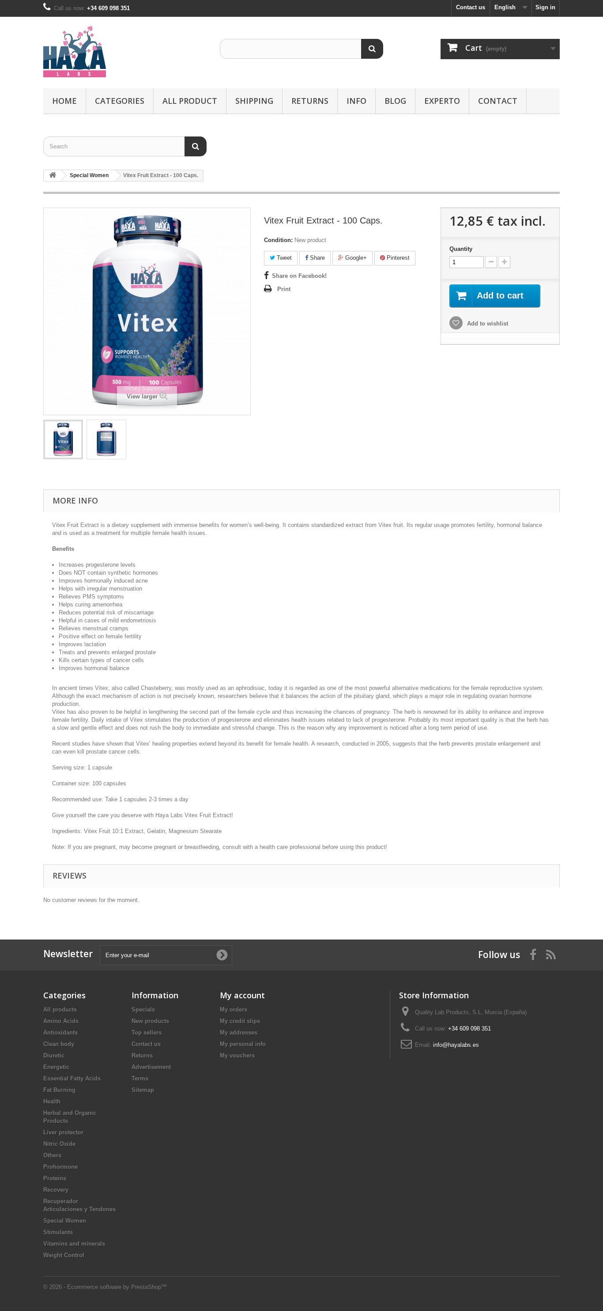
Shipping (254, 100)
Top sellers (147, 1032)
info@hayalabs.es (456, 1045)
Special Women (64, 1220)
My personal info (243, 1044)
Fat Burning (59, 1090)
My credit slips (240, 1021)
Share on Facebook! (299, 276)
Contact (497, 100)
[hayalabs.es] (125, 50)
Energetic (56, 1067)
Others (52, 1155)
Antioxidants (60, 1032)
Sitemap (143, 1090)
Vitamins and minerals (74, 1243)
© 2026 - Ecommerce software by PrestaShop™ (105, 1287)
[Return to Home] (52, 175)
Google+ (355, 257)
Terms (140, 1078)
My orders (233, 1009)
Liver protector (63, 1132)
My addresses (238, 1032)
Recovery (55, 1189)
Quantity (460, 249)
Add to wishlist (486, 323)
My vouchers (237, 1055)
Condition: (278, 240)
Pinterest (397, 257)
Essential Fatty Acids (72, 1078)
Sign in (545, 7)
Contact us (470, 7)
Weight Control (63, 1255)
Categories (119, 100)
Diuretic (53, 1055)
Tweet (283, 257)
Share (316, 257)
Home (64, 100)
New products (150, 1021)
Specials (143, 1009)
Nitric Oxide (59, 1143)
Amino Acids (61, 1021)
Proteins (54, 1178)
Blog (395, 100)
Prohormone (60, 1166)
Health (51, 1101)
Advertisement (151, 1067)
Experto (442, 100)
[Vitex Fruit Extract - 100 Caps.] (63, 439)
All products (60, 1009)
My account (242, 995)
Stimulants (58, 1232)
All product (189, 100)
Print (283, 289)
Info (356, 100)
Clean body (58, 1044)
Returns (309, 100)
